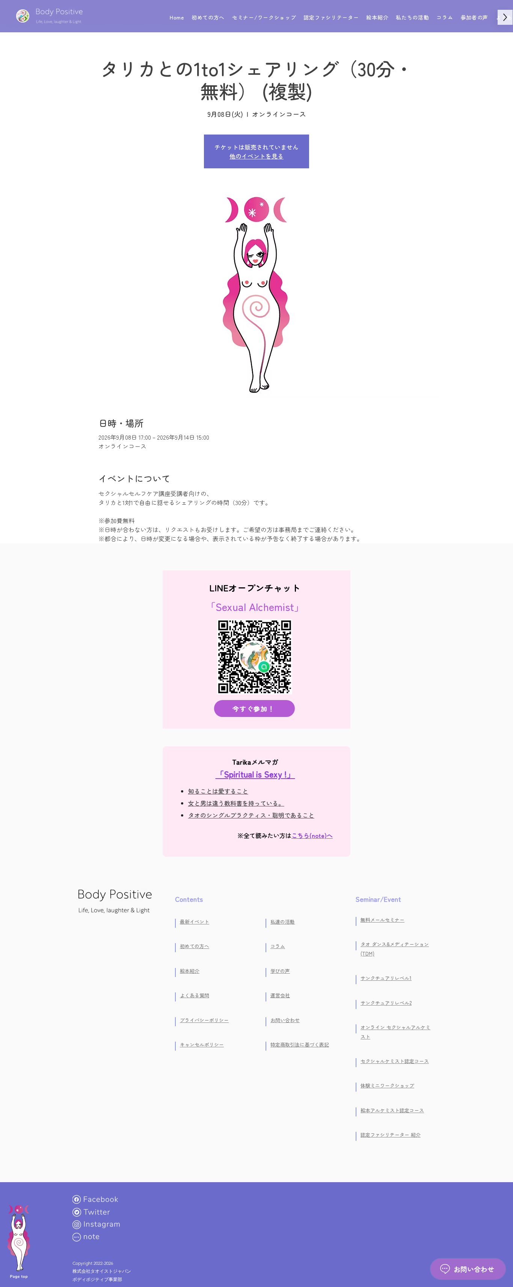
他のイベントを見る (256, 155)
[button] (264, 17)
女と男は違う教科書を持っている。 (236, 803)
